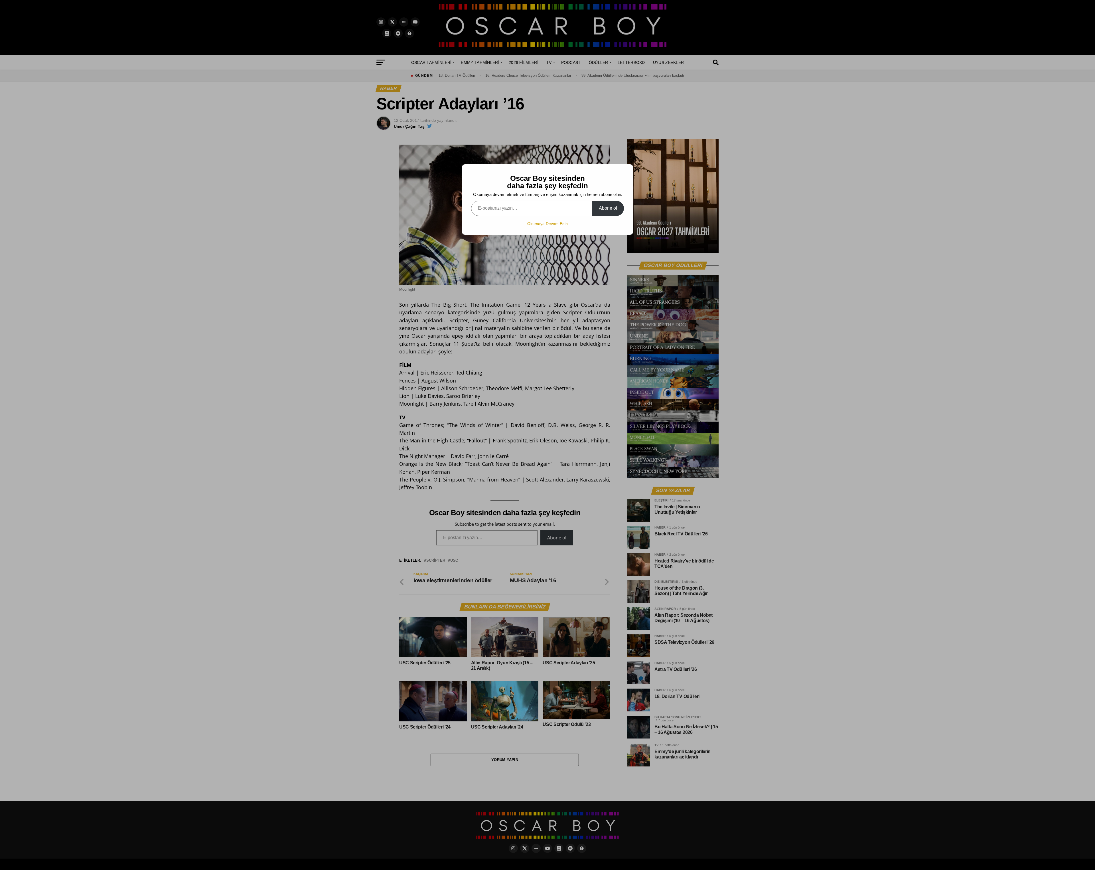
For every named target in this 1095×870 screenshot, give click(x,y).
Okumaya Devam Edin (547, 223)
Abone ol (608, 208)
